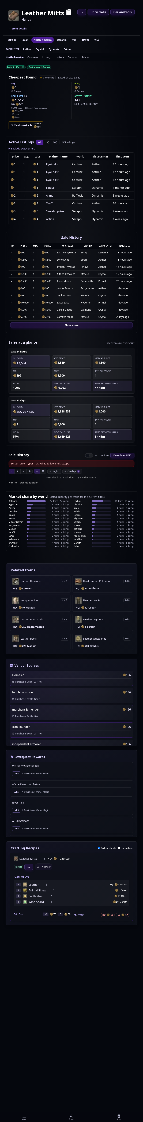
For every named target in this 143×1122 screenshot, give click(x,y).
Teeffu (50, 203)
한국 (96, 40)
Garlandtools (122, 12)
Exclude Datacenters (23, 148)
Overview (32, 57)
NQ (55, 142)
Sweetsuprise (55, 211)
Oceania (61, 40)
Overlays (73, 471)
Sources (72, 57)
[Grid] (43, 471)
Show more (71, 325)
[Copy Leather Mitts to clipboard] (69, 13)
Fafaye (50, 188)
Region (55, 471)
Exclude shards (108, 848)
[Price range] (23, 471)
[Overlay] (37, 471)
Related (85, 57)
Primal (67, 49)
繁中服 (85, 40)
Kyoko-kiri (52, 164)
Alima (49, 195)
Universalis (98, 12)
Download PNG (122, 455)
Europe (12, 40)
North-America (43, 40)
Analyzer (46, 866)
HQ (47, 142)
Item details (19, 28)
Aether (27, 49)
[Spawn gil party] (13, 87)
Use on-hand (127, 848)
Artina (50, 219)
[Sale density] (29, 471)
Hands (26, 19)
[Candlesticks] (17, 471)
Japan (25, 40)
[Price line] (11, 471)
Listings (46, 57)
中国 (74, 40)
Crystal (40, 49)
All (39, 142)
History (60, 57)
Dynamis (53, 49)
